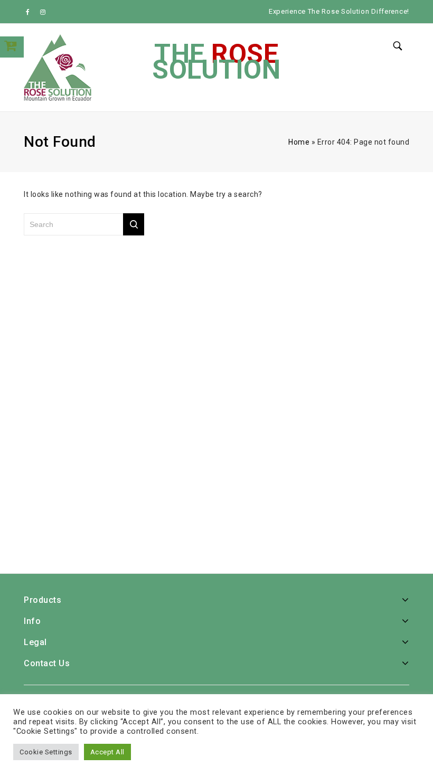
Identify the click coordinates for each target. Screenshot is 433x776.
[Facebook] (30, 11)
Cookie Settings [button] (46, 752)
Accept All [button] (107, 752)
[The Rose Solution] (58, 67)
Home (298, 142)
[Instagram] (43, 11)
